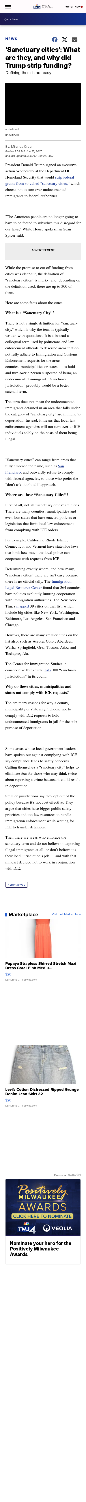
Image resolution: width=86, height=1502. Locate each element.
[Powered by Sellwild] (74, 1175)
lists (48, 669)
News (11, 39)
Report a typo (16, 884)
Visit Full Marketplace (66, 914)
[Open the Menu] (7, 6)
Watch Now (73, 7)
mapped (22, 606)
